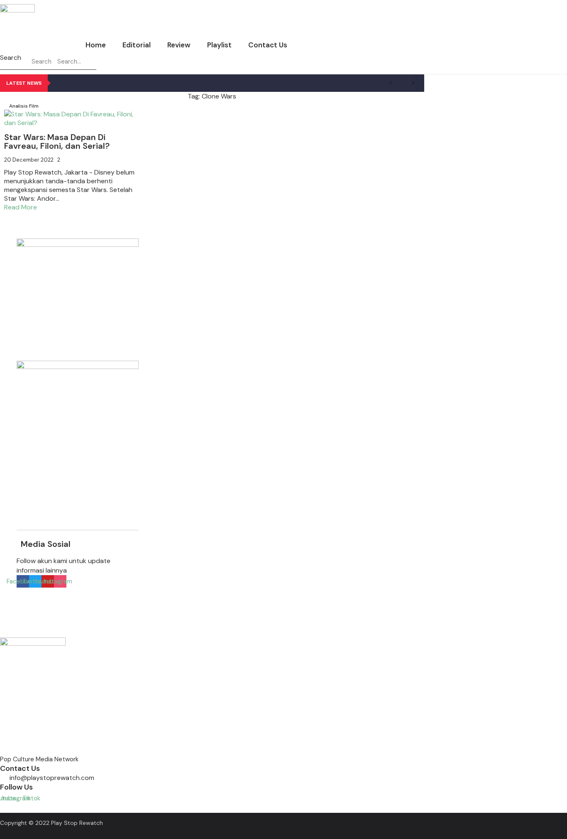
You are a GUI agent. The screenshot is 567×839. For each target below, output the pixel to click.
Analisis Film (24, 106)
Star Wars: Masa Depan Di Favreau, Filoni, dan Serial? (57, 141)
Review (179, 44)
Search (10, 57)
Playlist (219, 44)
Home (96, 44)
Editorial (136, 44)
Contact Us (267, 44)
